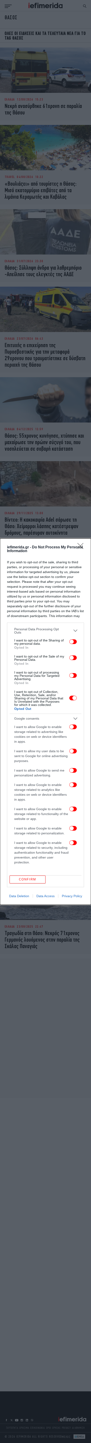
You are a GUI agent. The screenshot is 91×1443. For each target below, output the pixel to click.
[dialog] (45, 721)
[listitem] (45, 631)
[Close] (81, 547)
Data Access (45, 896)
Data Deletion (19, 896)
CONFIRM (27, 879)
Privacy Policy (72, 896)
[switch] (73, 641)
